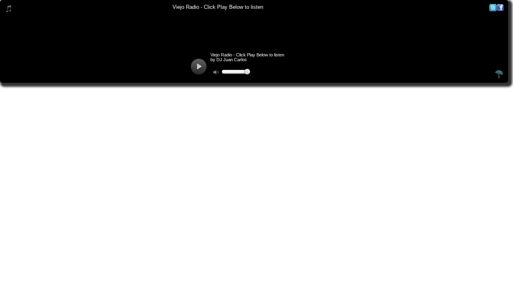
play (198, 66)
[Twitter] (493, 9)
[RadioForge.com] (499, 77)
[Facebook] (500, 9)
